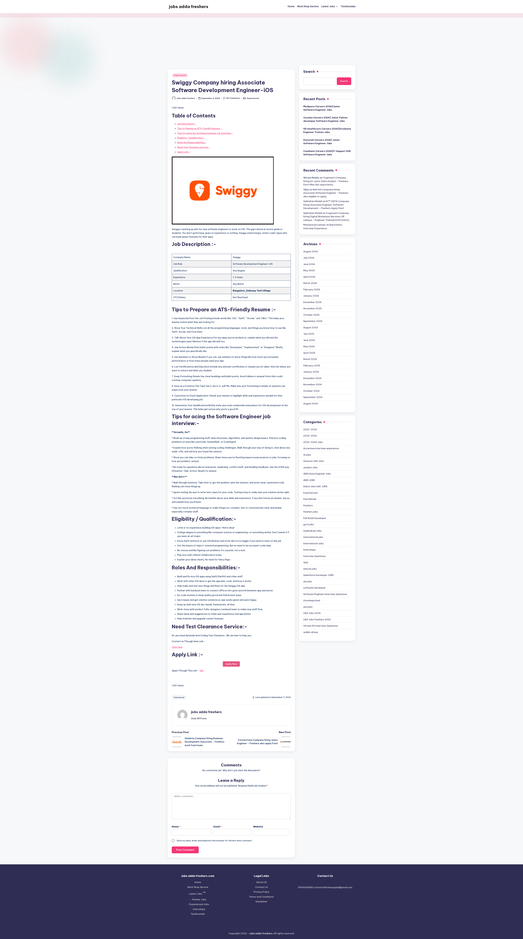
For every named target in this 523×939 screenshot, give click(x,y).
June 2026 (309, 264)
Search (309, 71)
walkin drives (310, 632)
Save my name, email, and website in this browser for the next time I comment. (214, 840)
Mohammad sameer (314, 224)
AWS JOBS (309, 480)
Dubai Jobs (315, 486)
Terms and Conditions (261, 896)
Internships (309, 549)
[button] (199, 718)
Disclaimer (261, 901)
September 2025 (312, 321)
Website (258, 826)
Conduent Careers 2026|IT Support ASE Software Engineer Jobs (327, 153)
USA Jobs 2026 (312, 613)
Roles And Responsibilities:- (191, 142)
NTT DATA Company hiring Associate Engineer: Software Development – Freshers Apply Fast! (326, 205)
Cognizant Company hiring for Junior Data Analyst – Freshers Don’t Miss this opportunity (325, 181)
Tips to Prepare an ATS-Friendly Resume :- (199, 128)
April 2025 (309, 352)
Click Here (177, 647)
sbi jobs (307, 581)
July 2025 (308, 333)
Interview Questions (314, 556)
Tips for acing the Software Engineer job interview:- (205, 133)
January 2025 (311, 371)
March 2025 (310, 359)
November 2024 (312, 384)
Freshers (308, 505)
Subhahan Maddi (312, 201)
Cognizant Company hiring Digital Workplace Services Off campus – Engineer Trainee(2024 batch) (326, 217)
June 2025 (309, 340)
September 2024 (312, 397)
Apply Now (231, 664)
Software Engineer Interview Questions (325, 594)
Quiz (305, 562)
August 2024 (310, 403)
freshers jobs (310, 511)
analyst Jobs (310, 467)
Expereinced (179, 697)
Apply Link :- (184, 152)
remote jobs (310, 568)
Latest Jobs (195, 893)
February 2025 (311, 365)
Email (217, 826)
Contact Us (261, 887)
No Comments (233, 98)
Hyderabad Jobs (312, 530)
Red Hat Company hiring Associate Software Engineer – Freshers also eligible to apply (325, 193)
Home (197, 882)
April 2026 (309, 276)
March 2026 (310, 283)
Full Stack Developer (314, 518)
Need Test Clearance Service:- (193, 147)
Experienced (180, 75)
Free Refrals (309, 499)
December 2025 (312, 302)
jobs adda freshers (188, 6)
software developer (314, 587)
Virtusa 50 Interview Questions (320, 625)
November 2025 (312, 308)
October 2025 (311, 314)
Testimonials (198, 913)
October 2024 (311, 390)
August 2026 (310, 251)
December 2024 (312, 378)
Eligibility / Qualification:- (191, 138)
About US (261, 882)
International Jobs (313, 543)
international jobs (313, 537)
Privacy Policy (261, 891)
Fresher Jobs (199, 899)
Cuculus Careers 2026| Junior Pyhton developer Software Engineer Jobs (325, 119)
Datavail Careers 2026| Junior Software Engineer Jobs (321, 141)
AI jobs (307, 454)
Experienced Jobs (199, 904)
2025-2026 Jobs (313, 442)
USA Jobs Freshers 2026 (317, 619)
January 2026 (311, 295)
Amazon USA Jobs (313, 461)
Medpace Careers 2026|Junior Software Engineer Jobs (321, 108)
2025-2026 (310, 435)
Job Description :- (186, 123)
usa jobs (308, 606)
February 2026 (311, 289)
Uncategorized (311, 600)
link (201, 670)
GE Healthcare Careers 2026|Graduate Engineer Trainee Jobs (327, 130)
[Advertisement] (261, 38)
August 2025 (310, 327)
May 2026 (309, 270)
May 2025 (309, 346)
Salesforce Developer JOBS (318, 575)
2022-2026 (310, 429)
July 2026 (308, 257)
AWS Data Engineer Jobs (317, 473)
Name (176, 826)
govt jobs (308, 524)
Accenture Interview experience (321, 448)
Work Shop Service (197, 887)
